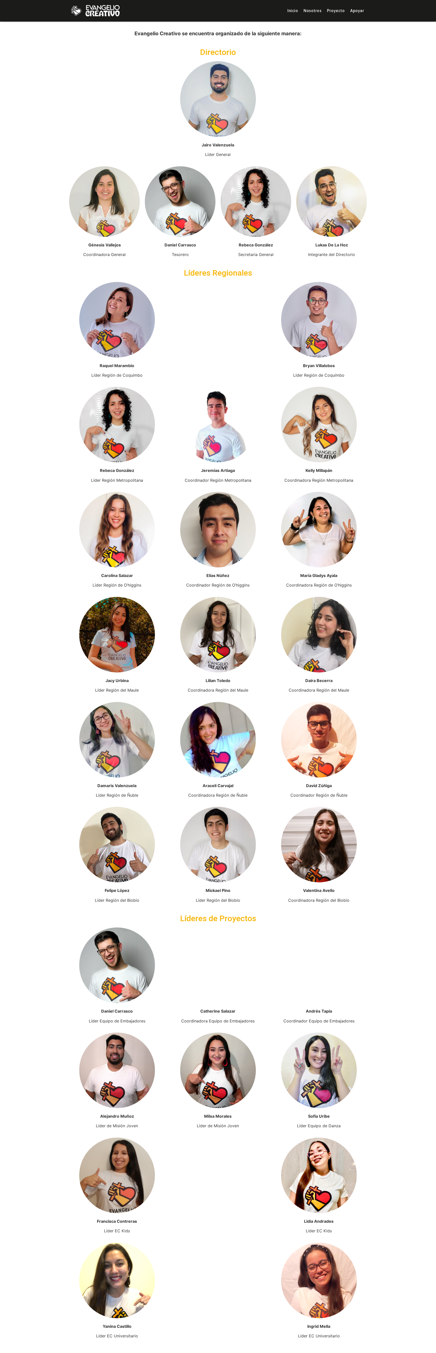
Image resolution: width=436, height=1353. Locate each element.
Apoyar (357, 10)
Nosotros (312, 10)
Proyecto (336, 10)
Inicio (292, 10)
